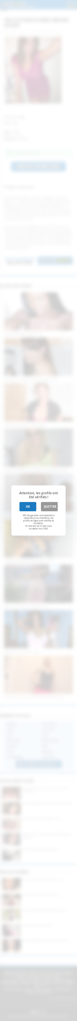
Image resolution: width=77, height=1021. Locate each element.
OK (28, 506)
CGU (45, 528)
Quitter (50, 506)
